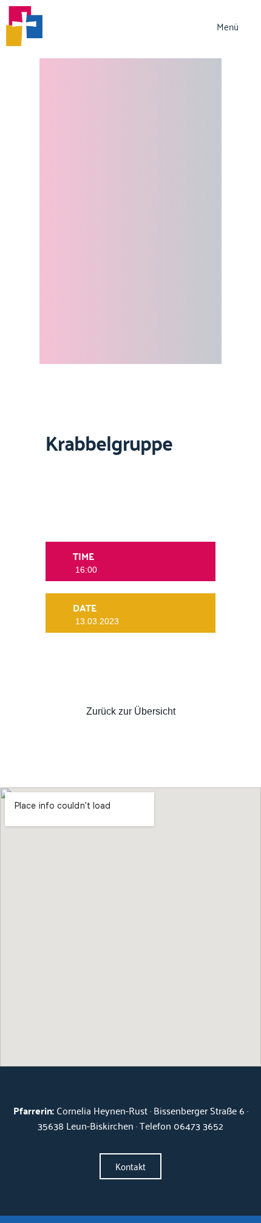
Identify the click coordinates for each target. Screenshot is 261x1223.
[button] (236, 27)
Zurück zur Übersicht (130, 711)
